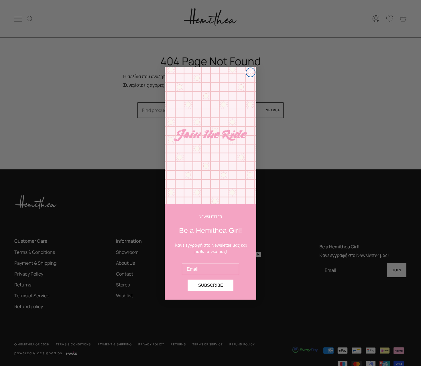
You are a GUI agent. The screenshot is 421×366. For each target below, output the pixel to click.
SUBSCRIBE (210, 285)
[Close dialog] (250, 72)
